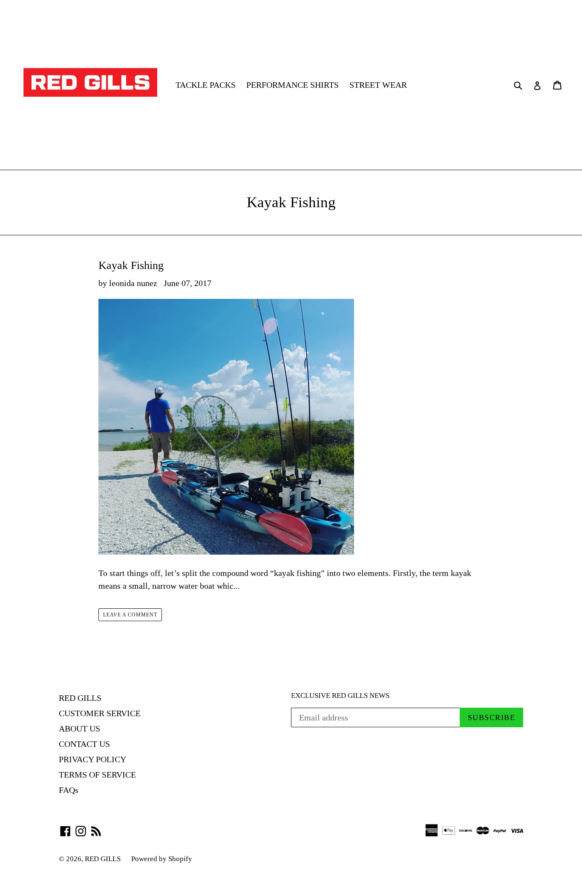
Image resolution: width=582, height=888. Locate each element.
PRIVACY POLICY (92, 759)
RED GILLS (80, 698)
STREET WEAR (378, 85)
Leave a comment (130, 615)
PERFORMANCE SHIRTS (292, 85)
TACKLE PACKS (206, 85)
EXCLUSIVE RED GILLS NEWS (340, 695)
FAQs (68, 790)
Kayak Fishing (131, 265)
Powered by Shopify (161, 859)
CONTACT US (84, 744)
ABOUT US (79, 728)
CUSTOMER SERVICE (100, 713)
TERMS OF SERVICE (97, 774)
